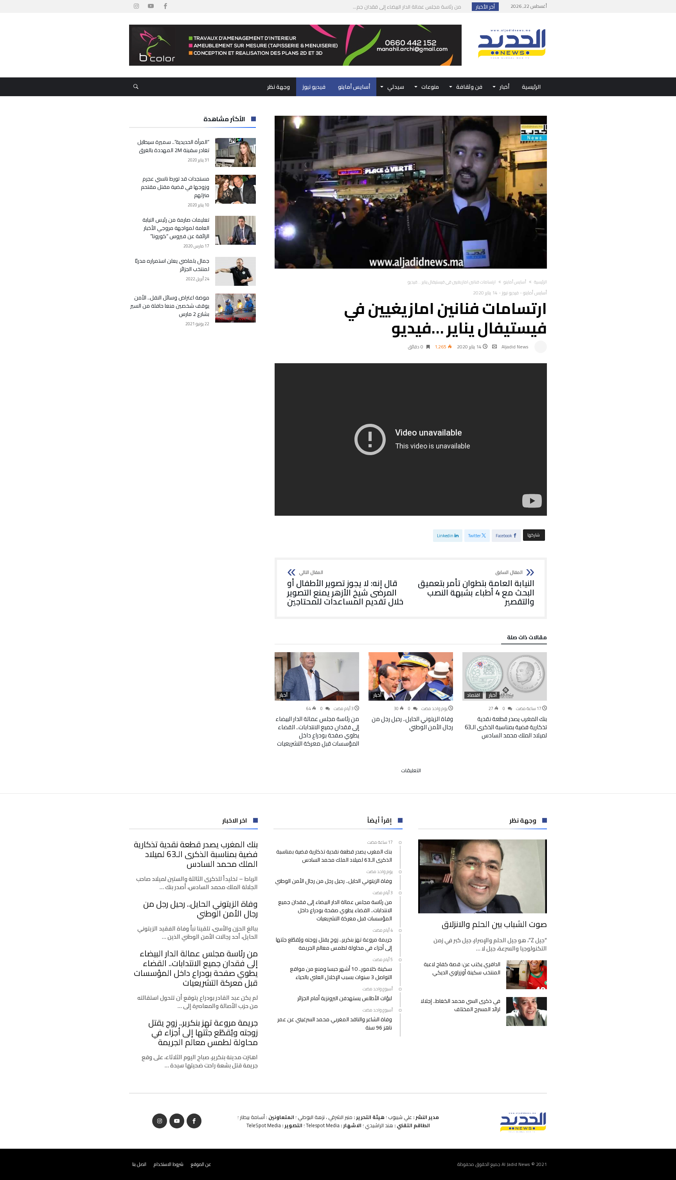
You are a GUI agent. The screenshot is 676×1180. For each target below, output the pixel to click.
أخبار (493, 695)
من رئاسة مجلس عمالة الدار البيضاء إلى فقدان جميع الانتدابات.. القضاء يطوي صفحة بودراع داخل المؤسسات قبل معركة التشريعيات (317, 731)
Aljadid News (515, 346)
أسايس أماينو (514, 282)
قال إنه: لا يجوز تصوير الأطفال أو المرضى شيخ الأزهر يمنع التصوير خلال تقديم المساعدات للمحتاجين (345, 588)
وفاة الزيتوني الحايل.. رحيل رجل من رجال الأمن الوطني (412, 723)
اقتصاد (473, 695)
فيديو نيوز (510, 292)
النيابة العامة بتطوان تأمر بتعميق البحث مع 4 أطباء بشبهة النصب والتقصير (476, 588)
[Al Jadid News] (511, 24)
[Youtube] (150, 6)
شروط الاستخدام (168, 1164)
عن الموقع (201, 1164)
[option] (504, 695)
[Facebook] (165, 6)
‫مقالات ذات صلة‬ (527, 638)
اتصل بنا (139, 1164)
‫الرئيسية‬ (540, 282)
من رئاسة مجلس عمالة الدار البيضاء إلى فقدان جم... (409, 6)
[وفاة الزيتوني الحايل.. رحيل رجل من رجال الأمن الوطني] (411, 676)
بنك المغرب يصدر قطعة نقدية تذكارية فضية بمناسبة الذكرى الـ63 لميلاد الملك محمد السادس (506, 727)
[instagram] (136, 6)
